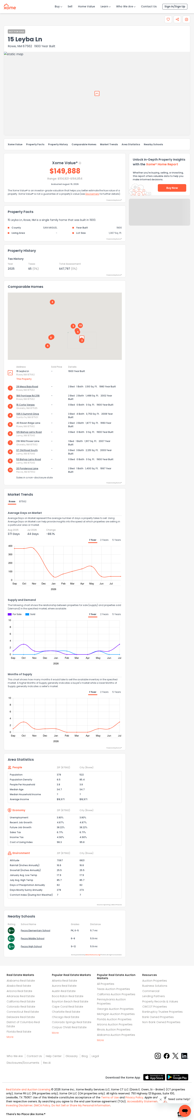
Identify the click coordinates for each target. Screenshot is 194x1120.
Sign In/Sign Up (174, 6)
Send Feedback (159, 216)
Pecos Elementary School (35, 930)
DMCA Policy (42, 1105)
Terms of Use (110, 1097)
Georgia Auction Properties (115, 1009)
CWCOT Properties (154, 1007)
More (10, 1037)
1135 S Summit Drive (27, 413)
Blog (85, 1056)
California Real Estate (21, 1001)
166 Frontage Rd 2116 (28, 395)
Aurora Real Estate (64, 986)
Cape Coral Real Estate (67, 1007)
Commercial (150, 991)
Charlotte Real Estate (66, 1012)
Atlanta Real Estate (64, 981)
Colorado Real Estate (21, 1007)
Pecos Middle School (32, 938)
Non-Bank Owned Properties (161, 1022)
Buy (57, 6)
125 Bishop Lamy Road (29, 432)
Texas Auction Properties (113, 989)
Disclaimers (92, 193)
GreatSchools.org (92, 955)
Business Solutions (154, 986)
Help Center (54, 1056)
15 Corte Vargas (25, 404)
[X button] (175, 1055)
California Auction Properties (116, 994)
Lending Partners (153, 996)
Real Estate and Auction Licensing (28, 1089)
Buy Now (172, 188)
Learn (104, 6)
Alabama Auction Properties (116, 1035)
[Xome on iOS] (154, 1077)
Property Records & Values (160, 1001)
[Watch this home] (168, 19)
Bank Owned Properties (158, 1017)
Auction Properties (154, 981)
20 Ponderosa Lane (27, 468)
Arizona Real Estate (19, 991)
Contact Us (149, 6)
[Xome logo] (10, 6)
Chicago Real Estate (65, 1017)
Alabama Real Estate (21, 981)
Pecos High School (31, 946)
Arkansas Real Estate (21, 996)
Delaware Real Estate (21, 1017)
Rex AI (47, 1063)
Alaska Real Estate (19, 986)
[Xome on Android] (177, 1077)
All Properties (105, 984)
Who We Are (124, 6)
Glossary (72, 1056)
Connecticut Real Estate (23, 1012)
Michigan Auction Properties (116, 1014)
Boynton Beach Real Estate (70, 1001)
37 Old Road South (27, 450)
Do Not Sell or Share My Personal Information (81, 1105)
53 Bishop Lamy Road (28, 459)
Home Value (86, 6)
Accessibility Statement (143, 1101)
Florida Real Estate (19, 1032)
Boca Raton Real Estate (67, 996)
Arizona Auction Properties (114, 1024)
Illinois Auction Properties (113, 1029)
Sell (70, 6)
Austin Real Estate (64, 991)
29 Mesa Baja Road (27, 386)
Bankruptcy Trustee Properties (162, 1012)
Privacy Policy (134, 1097)
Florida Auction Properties (114, 1019)
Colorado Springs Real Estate (71, 1022)
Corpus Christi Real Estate (69, 1027)
